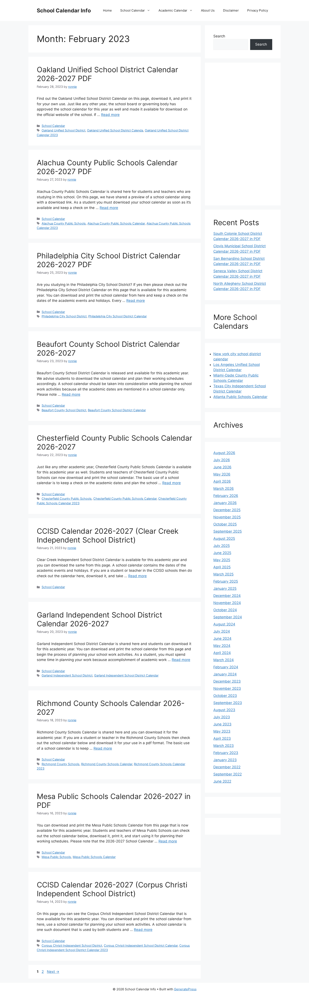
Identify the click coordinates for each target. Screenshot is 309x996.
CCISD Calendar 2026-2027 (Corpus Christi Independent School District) (112, 889)
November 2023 (227, 688)
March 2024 (223, 660)
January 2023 (225, 760)
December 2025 (226, 510)
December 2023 (227, 681)
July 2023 (221, 717)
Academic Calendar (172, 10)
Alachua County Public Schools (64, 223)
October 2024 (225, 610)
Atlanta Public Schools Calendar (240, 397)
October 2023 (225, 696)
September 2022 (227, 774)
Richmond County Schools (60, 764)
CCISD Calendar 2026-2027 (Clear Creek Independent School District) (107, 535)
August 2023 (224, 710)
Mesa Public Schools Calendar (94, 857)
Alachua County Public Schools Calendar (116, 223)
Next (53, 972)
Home (107, 10)
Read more (110, 115)
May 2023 (221, 731)
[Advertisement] (242, 134)
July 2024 (221, 631)
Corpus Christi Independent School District (72, 945)
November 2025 (227, 517)
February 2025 (225, 581)
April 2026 (222, 481)
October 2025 (225, 524)
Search (219, 36)
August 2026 (224, 453)
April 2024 (222, 653)
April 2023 (222, 738)
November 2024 (227, 603)
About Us (208, 10)
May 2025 (221, 560)
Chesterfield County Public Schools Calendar (125, 498)
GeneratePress (185, 989)
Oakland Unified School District (63, 130)
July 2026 (221, 460)
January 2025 (224, 588)
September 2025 (227, 531)
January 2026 (225, 503)
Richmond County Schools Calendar (106, 764)
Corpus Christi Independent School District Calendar (141, 945)
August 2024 (224, 624)
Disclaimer (231, 10)
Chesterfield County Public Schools (67, 498)
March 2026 (223, 488)
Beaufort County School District (64, 410)
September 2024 (227, 617)
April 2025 (222, 567)
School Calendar (132, 10)
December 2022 (226, 767)
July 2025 (221, 546)
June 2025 (222, 553)
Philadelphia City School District (64, 316)
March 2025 (223, 574)
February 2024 (225, 667)
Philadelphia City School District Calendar (117, 316)
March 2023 (223, 746)
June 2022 (222, 781)
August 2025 (224, 538)
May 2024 (221, 646)
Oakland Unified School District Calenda (115, 130)
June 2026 (222, 467)
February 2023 (225, 753)
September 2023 (227, 703)
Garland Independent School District (67, 675)
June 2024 (222, 638)
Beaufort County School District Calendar (117, 410)
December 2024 (227, 596)
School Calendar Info (64, 10)
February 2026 (225, 496)
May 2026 (221, 474)
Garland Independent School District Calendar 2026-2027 (99, 619)
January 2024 (225, 674)
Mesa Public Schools (56, 857)
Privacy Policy (257, 10)
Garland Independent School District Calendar (126, 675)
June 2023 (222, 724)
